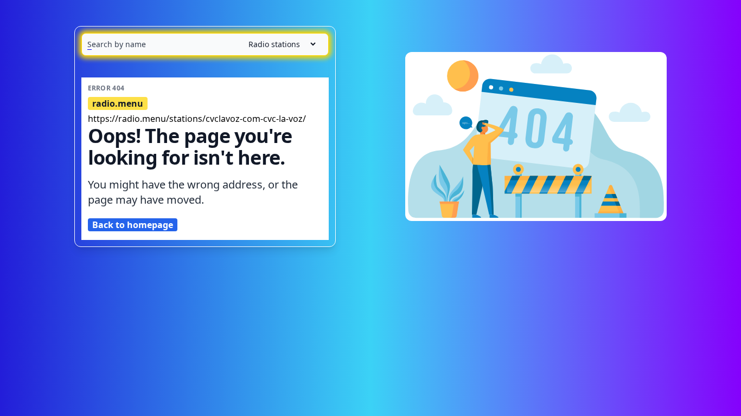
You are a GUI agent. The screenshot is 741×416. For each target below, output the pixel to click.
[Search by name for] (205, 44)
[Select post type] (278, 44)
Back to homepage (132, 225)
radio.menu (117, 103)
